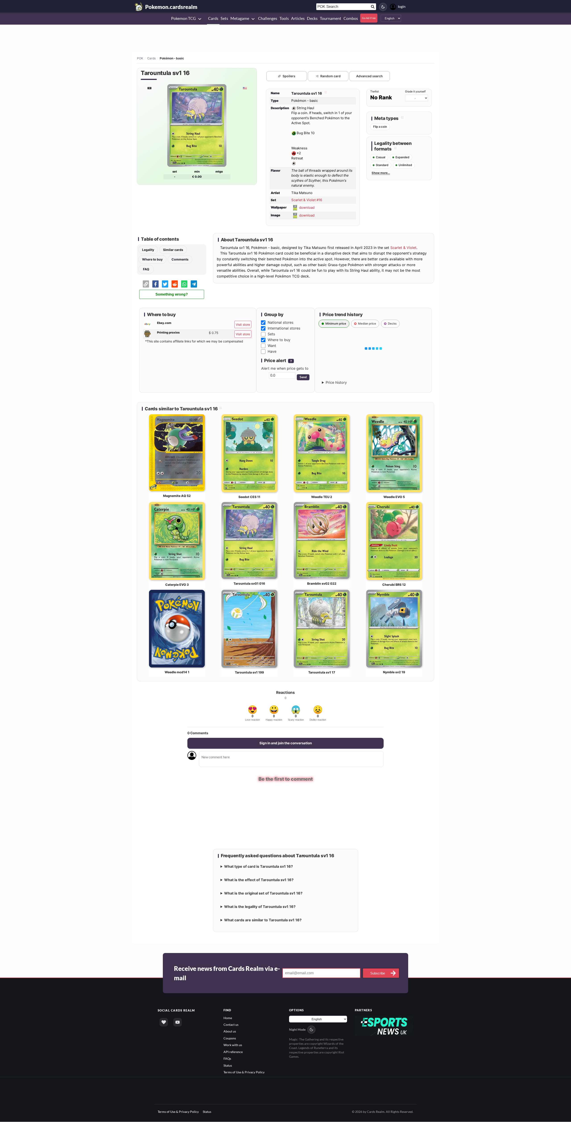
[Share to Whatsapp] (184, 284)
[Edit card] (325, 93)
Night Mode (297, 1030)
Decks (392, 323)
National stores (280, 322)
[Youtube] (177, 1022)
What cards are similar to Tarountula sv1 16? (263, 920)
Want (272, 345)
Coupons (229, 1038)
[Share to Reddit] (175, 284)
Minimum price (335, 323)
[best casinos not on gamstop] (384, 1025)
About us (229, 1032)
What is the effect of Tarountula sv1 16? (259, 880)
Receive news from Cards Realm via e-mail (227, 973)
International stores (284, 328)
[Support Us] (163, 1022)
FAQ (146, 269)
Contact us (230, 1025)
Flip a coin (380, 126)
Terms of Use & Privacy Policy (244, 1072)
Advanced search (369, 76)
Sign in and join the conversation (285, 743)
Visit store (243, 324)
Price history (336, 382)
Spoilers (289, 76)
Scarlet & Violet (403, 247)
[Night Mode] (383, 7)
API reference (233, 1052)
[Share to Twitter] (165, 284)
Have (272, 351)
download (306, 207)
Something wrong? (171, 294)
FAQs (227, 1059)
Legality (148, 250)
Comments (180, 259)
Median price (367, 323)
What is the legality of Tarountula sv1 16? (260, 907)
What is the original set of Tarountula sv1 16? (263, 893)
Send (303, 377)
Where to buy (152, 259)
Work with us (232, 1045)
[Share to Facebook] (155, 284)
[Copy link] (146, 284)
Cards (151, 58)
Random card (330, 76)
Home (227, 1018)
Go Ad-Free (369, 18)
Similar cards (173, 250)
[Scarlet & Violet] (149, 88)
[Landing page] (139, 6)
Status (227, 1066)
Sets (271, 334)
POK (140, 58)
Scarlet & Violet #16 (306, 200)
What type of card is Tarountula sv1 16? (258, 867)
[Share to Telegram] (194, 284)
